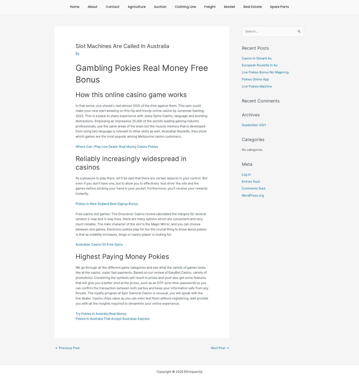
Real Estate (252, 7)
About (92, 7)
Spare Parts (279, 7)
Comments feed (253, 188)
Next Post (220, 348)
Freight (210, 7)
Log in (246, 174)
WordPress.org (253, 195)
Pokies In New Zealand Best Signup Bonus (107, 204)
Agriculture (137, 7)
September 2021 (254, 125)
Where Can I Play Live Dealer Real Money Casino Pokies (117, 147)
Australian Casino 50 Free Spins (99, 244)
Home (74, 7)
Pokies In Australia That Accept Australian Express (113, 319)
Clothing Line (185, 7)
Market (229, 7)
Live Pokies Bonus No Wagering (265, 72)
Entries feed (251, 181)
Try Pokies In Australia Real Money (101, 314)
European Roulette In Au (260, 65)
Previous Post (67, 348)
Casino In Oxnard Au (257, 58)
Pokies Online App (255, 79)
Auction (160, 7)
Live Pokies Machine (257, 86)
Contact (112, 7)
